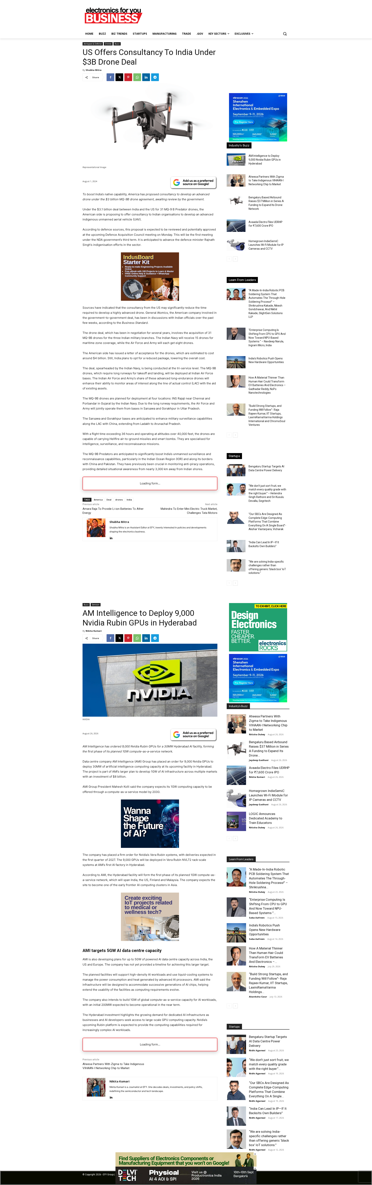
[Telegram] (155, 77)
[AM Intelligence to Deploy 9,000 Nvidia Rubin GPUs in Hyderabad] (236, 159)
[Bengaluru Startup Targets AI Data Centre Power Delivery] (236, 470)
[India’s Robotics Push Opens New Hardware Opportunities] (236, 362)
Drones (108, 43)
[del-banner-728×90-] (186, 1183)
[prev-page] (229, 258)
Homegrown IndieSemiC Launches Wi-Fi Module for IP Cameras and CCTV (266, 245)
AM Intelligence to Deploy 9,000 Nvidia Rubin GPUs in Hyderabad (265, 159)
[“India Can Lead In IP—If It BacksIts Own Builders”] (236, 546)
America (98, 499)
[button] (284, 33)
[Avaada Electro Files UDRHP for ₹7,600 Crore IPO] (236, 225)
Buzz (117, 43)
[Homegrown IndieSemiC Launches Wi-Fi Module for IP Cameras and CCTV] (236, 245)
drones (119, 499)
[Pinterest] (128, 77)
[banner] (258, 140)
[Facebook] (110, 77)
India (129, 499)
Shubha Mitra (94, 70)
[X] (119, 77)
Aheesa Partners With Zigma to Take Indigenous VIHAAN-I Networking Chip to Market (266, 180)
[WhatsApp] (137, 77)
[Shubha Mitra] (96, 529)
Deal (109, 499)
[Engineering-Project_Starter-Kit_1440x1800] (150, 300)
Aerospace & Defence (93, 43)
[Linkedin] (146, 77)
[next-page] (235, 258)
